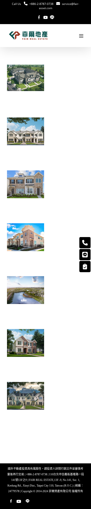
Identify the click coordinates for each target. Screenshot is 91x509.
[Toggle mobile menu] (81, 35)
